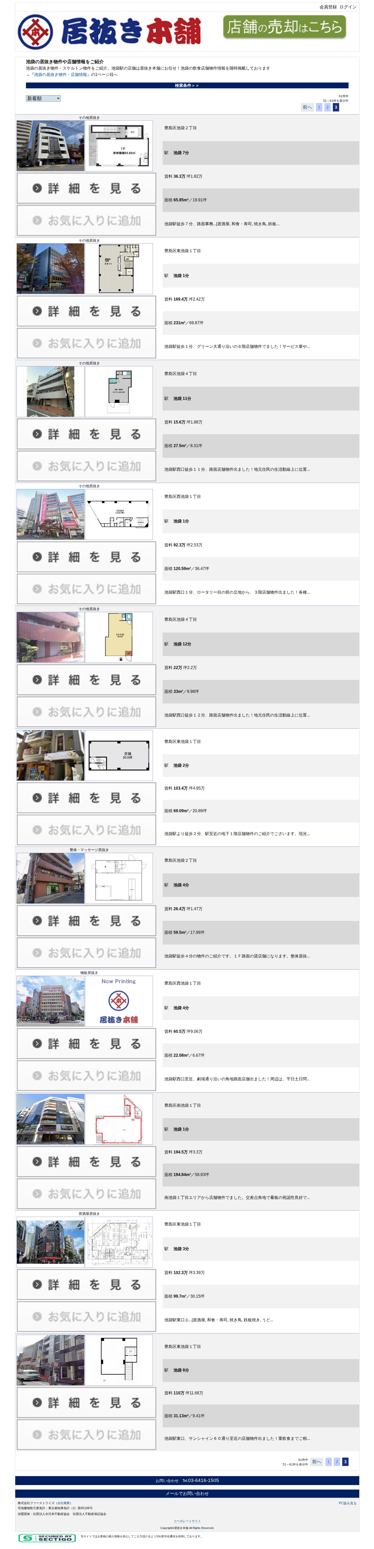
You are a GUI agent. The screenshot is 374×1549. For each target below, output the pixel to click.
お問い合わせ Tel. (187, 1481)
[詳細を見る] (86, 187)
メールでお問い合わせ (187, 1493)
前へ (307, 107)
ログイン (348, 6)
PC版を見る (348, 1503)
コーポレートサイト (187, 1521)
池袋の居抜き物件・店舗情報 (60, 74)
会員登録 (328, 6)
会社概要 (63, 1503)
